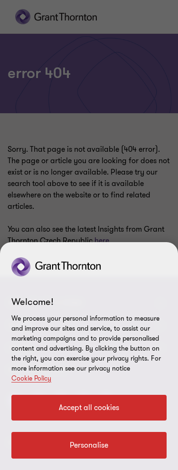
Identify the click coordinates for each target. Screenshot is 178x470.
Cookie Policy (31, 378)
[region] (89, 356)
